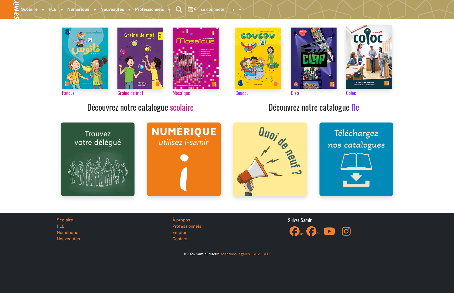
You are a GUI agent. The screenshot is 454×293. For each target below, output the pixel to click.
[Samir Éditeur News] (270, 158)
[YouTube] (329, 234)
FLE (52, 9)
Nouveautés (112, 9)
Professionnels (149, 9)
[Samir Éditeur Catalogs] (356, 158)
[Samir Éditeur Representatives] (98, 158)
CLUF (266, 254)
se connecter (213, 9)
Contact (180, 238)
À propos (181, 219)
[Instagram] (346, 234)
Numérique (78, 9)
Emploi (179, 232)
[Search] (179, 9)
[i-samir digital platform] (184, 158)
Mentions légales (235, 254)
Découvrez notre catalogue (140, 107)
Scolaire (29, 9)
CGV (256, 254)
